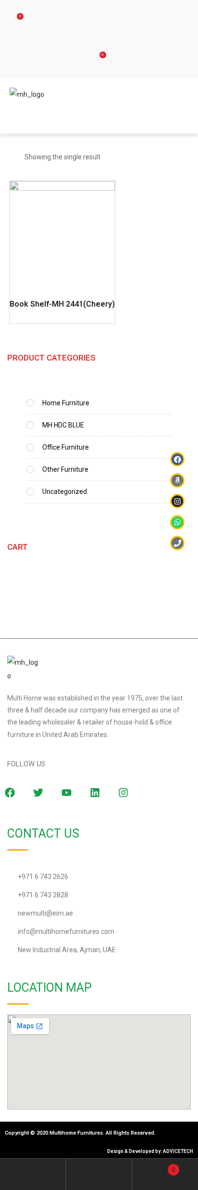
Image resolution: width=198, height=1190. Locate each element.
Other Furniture (65, 469)
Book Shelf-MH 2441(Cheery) (62, 304)
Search (99, 1174)
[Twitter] (38, 793)
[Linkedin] (95, 793)
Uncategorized (64, 491)
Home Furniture (65, 403)
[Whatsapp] (177, 522)
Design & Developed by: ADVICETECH (150, 1151)
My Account (33, 1174)
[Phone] (177, 543)
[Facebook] (177, 459)
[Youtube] (66, 793)
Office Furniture (65, 447)
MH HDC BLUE (63, 425)
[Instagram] (123, 793)
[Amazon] (177, 480)
